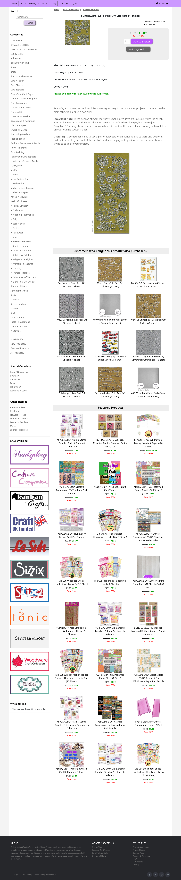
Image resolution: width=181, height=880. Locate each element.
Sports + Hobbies (19, 429)
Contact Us (63, 3)
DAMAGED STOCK (19, 44)
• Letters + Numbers (20, 250)
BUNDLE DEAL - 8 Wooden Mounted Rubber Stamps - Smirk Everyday (110, 443)
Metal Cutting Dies (19, 178)
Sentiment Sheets (19, 290)
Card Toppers (17, 89)
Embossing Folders (20, 134)
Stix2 (12, 313)
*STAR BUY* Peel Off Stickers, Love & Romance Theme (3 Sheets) (71, 631)
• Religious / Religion (21, 259)
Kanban (14, 174)
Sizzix (13, 295)
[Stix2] (29, 569)
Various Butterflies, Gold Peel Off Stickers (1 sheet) (148, 321)
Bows (13, 67)
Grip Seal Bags (17, 152)
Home (14, 3)
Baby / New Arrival (19, 371)
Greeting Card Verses (38, 3)
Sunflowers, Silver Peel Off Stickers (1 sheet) (71, 285)
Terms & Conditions (141, 847)
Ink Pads (14, 170)
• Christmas (16, 210)
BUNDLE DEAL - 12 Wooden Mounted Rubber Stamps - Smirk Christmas (148, 631)
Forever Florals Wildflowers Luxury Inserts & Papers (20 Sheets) (148, 443)
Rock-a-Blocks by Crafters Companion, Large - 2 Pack (148, 723)
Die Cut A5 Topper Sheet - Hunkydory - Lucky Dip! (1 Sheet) (110, 535)
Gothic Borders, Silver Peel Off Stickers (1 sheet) (71, 358)
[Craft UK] (29, 524)
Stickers (14, 308)
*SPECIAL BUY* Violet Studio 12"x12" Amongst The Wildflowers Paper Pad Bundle (148, 678)
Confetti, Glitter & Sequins (23, 98)
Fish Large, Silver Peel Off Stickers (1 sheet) (71, 395)
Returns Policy (139, 853)
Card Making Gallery (100, 853)
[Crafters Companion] (29, 478)
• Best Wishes (17, 223)
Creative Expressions (21, 116)
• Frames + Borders (20, 272)
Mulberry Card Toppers (22, 187)
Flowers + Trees (18, 414)
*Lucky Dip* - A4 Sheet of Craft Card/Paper (110, 488)
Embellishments (18, 129)
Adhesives (15, 58)
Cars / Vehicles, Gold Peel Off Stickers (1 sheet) (110, 395)
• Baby (14, 219)
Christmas (15, 379)
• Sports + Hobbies (20, 246)
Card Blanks (16, 85)
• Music (14, 237)
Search (14, 11)
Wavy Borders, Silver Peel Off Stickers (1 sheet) (72, 321)
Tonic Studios (17, 317)
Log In (74, 3)
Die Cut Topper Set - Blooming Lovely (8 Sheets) (110, 582)
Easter (13, 383)
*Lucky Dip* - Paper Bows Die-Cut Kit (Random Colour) (72, 770)
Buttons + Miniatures (21, 76)
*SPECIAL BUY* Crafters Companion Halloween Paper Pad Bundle (110, 725)
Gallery (53, 3)
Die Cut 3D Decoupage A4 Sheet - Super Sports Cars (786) (110, 358)
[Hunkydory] (29, 455)
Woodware (16, 330)
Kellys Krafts (161, 3)
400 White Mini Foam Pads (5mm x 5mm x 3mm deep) (148, 395)
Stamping (15, 299)
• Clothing (15, 268)
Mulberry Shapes (19, 192)
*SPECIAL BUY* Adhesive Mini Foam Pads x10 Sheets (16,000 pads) (148, 584)
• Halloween (17, 232)
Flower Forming (18, 147)
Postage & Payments (141, 856)
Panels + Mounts (18, 196)
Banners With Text (19, 62)
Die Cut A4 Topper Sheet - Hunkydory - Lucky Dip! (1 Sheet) (71, 582)
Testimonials (138, 861)
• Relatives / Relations (21, 254)
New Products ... (18, 343)
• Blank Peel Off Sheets (22, 281)
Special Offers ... (18, 339)
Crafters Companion (20, 107)
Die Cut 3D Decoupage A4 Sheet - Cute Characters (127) (148, 285)
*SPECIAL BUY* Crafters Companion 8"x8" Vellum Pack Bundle (71, 490)
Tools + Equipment (20, 321)
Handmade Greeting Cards (24, 161)
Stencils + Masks (18, 304)
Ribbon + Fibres (18, 286)
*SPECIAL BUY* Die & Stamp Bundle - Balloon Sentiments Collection (110, 631)
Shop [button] (21, 3)
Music (13, 425)
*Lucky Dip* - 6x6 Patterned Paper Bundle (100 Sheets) (148, 488)
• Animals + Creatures (21, 263)
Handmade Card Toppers (23, 156)
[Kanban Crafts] (29, 501)
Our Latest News (99, 856)
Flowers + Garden (91, 9)
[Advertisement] (83, 816)
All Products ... (17, 352)
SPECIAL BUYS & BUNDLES (23, 49)
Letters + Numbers (19, 418)
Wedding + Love (18, 390)
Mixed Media (17, 183)
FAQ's (135, 859)
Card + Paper (17, 80)
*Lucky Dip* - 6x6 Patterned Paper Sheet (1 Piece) (110, 676)
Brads (13, 71)
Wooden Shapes (18, 326)
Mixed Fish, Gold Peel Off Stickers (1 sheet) (110, 285)
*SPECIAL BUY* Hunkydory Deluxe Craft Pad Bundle (72, 535)
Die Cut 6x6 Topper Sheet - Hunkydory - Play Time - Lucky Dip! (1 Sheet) (148, 772)
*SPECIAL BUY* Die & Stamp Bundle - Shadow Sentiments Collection (110, 772)
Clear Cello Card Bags (21, 94)
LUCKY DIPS (16, 53)
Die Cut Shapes (18, 125)
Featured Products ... (21, 348)
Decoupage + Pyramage (22, 120)
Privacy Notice (139, 850)
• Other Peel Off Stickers (23, 277)
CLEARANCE (16, 40)
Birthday (14, 375)
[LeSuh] (29, 547)
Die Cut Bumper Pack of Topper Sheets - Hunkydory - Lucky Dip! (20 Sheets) (71, 678)
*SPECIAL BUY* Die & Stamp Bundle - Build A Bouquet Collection (71, 443)
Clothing (14, 411)
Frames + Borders (19, 422)
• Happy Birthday (19, 205)
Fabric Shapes (17, 138)
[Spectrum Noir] (29, 638)
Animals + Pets (17, 407)
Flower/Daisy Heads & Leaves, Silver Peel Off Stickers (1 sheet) (148, 358)
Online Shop (97, 847)
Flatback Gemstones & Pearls (25, 143)
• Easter (14, 228)
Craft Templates (18, 103)
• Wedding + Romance (22, 214)
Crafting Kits (16, 111)
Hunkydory (16, 165)
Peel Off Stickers (71, 9)
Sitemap (136, 864)
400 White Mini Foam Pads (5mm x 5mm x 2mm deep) (110, 321)
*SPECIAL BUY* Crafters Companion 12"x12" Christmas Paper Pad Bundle (148, 537)
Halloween (15, 386)
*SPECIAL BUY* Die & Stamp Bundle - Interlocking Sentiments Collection (72, 725)
